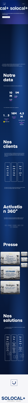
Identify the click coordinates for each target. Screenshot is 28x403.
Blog (11, 395)
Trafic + (8, 392)
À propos (8, 395)
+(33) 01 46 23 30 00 (17, 392)
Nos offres (3, 392)
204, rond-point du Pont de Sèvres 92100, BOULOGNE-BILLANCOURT (19, 394)
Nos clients (3, 395)
